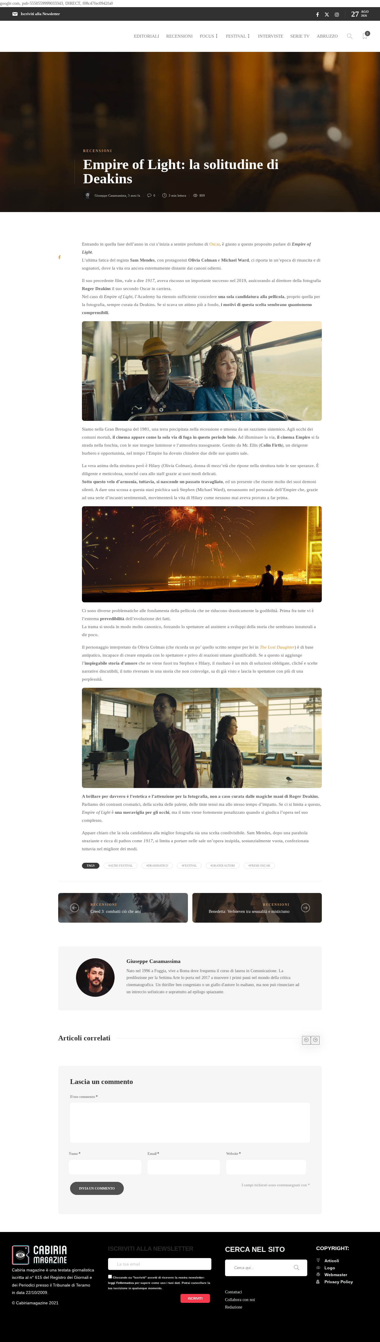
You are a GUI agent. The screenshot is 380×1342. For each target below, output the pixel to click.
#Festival (189, 865)
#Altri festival (120, 865)
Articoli (331, 1260)
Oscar (214, 244)
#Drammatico (157, 865)
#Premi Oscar (259, 865)
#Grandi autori (222, 865)
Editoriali (146, 36)
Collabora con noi (240, 1300)
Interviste (270, 36)
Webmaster (335, 1274)
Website (233, 1154)
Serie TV (300, 36)
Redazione (233, 1307)
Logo (329, 1267)
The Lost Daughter (277, 647)
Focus (207, 36)
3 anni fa (134, 195)
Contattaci (233, 1292)
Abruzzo (327, 36)
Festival (236, 36)
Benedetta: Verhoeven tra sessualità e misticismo (249, 911)
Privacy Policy (338, 1281)
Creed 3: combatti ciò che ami (116, 911)
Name (74, 1154)
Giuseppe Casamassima (110, 195)
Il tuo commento (84, 1097)
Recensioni (179, 36)
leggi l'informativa (121, 1282)
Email (153, 1154)
